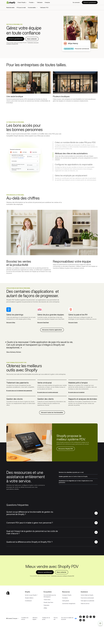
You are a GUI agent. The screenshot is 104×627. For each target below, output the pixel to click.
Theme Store (47, 599)
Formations (65, 598)
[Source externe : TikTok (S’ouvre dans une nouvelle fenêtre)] (94, 617)
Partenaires (46, 605)
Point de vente (10, 7)
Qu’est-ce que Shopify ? (31, 595)
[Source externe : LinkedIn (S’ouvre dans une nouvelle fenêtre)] (80, 620)
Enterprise (47, 2)
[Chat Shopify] (100, 623)
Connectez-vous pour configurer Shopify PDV (62, 576)
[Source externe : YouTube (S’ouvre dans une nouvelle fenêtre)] (87, 617)
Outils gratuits (65, 600)
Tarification (40, 2)
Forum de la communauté (87, 598)
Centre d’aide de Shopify (87, 595)
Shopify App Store (48, 602)
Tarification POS (44, 7)
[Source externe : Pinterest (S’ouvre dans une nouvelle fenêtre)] (84, 620)
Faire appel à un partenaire (87, 600)
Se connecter (76, 2)
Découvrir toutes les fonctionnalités (52, 412)
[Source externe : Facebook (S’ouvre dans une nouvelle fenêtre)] (80, 617)
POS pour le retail (21, 7)
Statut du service (85, 603)
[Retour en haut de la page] (7, 593)
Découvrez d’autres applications (52, 330)
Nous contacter (32, 39)
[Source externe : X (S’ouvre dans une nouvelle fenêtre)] (84, 617)
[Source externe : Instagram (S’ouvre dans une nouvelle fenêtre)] (90, 617)
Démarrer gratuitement (89, 2)
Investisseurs (28, 600)
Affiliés (45, 608)
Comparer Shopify (66, 595)
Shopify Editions (29, 598)
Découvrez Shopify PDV (65, 448)
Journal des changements (68, 603)
